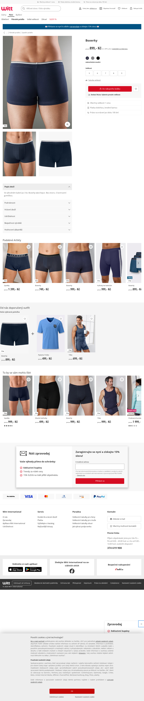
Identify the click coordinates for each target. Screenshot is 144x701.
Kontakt (111, 511)
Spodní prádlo (27, 32)
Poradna (76, 511)
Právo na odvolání (101, 583)
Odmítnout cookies (57, 697)
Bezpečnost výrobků (12, 223)
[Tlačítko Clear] (58, 8)
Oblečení (5, 19)
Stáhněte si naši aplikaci (24, 564)
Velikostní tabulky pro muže (84, 520)
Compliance (114, 583)
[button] (4, 32)
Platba (40, 520)
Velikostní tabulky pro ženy (83, 517)
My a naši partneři (38, 641)
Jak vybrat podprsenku (81, 526)
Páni (11, 15)
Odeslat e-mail (121, 520)
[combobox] (46, 8)
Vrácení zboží (10, 209)
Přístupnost (77, 583)
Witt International (12, 511)
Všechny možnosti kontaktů (124, 526)
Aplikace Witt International (14, 523)
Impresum (88, 583)
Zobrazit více (81, 475)
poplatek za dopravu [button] (120, 49)
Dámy (3, 15)
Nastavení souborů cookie (84, 697)
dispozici (82, 653)
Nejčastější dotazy (45, 526)
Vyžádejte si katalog (46, 523)
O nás (5, 517)
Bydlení (19, 15)
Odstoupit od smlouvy (22, 583)
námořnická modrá (93, 62)
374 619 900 (114, 548)
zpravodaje (74, 26)
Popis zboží (9, 186)
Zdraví (44, 19)
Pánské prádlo (17, 19)
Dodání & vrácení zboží (47, 517)
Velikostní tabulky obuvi (82, 523)
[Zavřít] (141, 624)
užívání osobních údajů (104, 641)
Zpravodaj (7, 520)
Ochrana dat (65, 583)
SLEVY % (53, 19)
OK (72, 691)
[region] (72, 667)
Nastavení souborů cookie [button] (131, 583)
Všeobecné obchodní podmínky (46, 583)
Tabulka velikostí (94, 80)
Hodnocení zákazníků (13, 229)
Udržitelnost (9, 216)
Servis (41, 511)
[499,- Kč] (51, 333)
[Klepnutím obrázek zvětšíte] (67, 124)
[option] (87, 58)
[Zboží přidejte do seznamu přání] (136, 89)
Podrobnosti (9, 203)
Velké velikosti (33, 19)
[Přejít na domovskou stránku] (7, 8)
